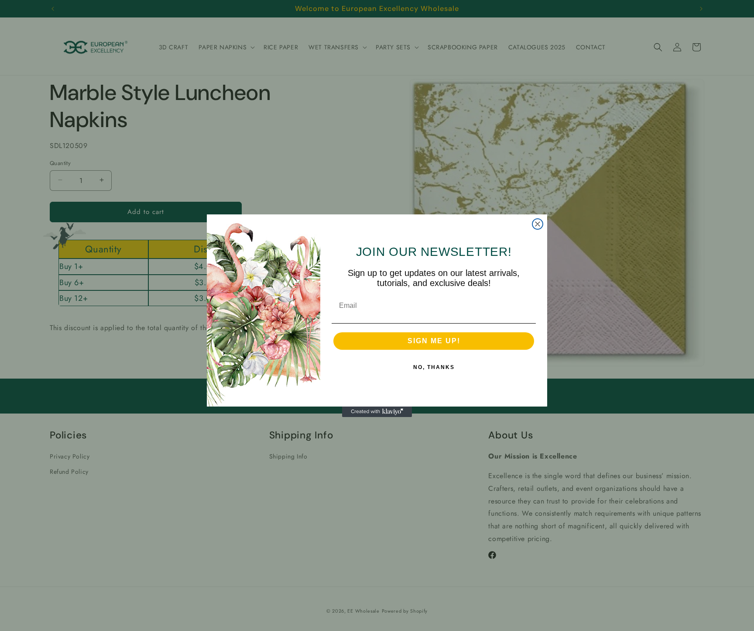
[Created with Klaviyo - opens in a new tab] (377, 412)
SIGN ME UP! (434, 341)
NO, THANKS (434, 367)
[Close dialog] (537, 224)
